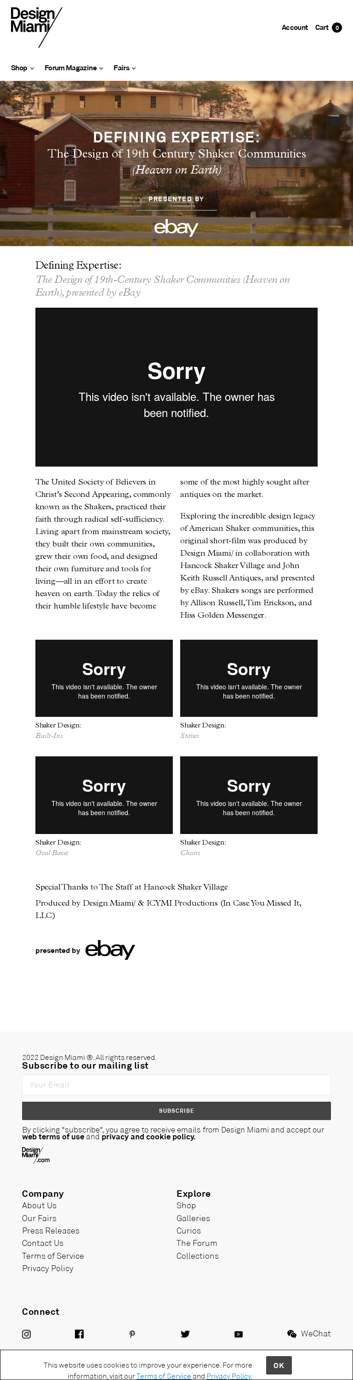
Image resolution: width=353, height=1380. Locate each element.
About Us (39, 1205)
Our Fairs (39, 1218)
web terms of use (53, 1136)
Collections (197, 1255)
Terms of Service (53, 1255)
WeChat (316, 1333)
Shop (186, 1205)
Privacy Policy (48, 1268)
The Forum (196, 1243)
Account (295, 27)
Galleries (193, 1218)
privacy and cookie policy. (149, 1136)
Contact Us (42, 1243)
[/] (37, 27)
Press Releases (51, 1230)
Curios (188, 1230)
